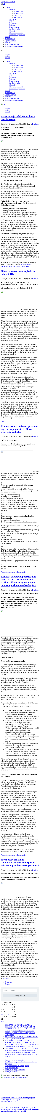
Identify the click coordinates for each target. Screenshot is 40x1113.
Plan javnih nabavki (16, 33)
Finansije (12, 31)
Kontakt (8, 43)
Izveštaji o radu (14, 29)
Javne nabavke (10, 39)
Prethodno (8, 982)
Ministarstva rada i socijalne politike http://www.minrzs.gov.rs (17, 265)
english (7, 56)
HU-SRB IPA (18, 11)
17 (2, 1014)
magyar (7, 54)
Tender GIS (18, 15)
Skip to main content (8, 2)
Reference (12, 25)
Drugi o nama (14, 27)
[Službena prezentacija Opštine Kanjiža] (14, 1077)
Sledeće (7, 984)
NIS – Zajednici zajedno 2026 (15, 1039)
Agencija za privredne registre (15, 1060)
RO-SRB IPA (18, 13)
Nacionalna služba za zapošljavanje (17, 1066)
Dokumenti (13, 23)
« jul (2, 1021)
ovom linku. (7, 978)
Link (2, 421)
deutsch (7, 58)
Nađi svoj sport (19, 17)
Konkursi (35, 124)
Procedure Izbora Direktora (14, 46)
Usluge (7, 37)
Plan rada (12, 19)
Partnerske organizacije (17, 35)
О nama (7, 7)
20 (8, 1014)
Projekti (12, 9)
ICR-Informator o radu (12, 44)
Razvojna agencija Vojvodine (15, 1070)
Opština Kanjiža (10, 41)
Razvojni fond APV (12, 1072)
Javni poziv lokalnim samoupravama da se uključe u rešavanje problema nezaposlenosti (20, 862)
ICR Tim (12, 21)
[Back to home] (3, 4)
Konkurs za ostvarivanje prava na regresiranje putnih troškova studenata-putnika (19, 429)
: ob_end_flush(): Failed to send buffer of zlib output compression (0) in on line (20, 1109)
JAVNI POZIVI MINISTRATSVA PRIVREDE (21, 1037)
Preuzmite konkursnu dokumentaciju (13, 572)
